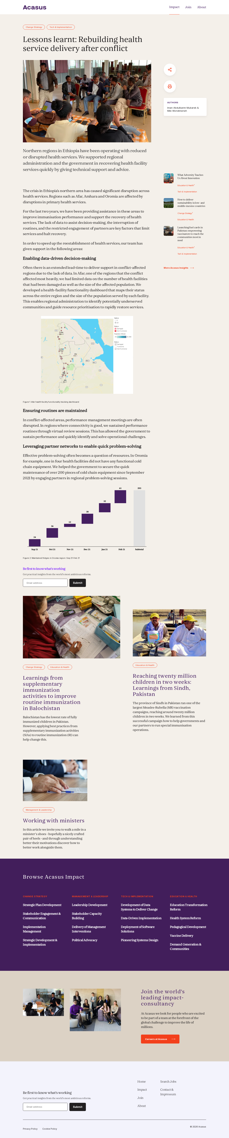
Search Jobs (168, 1082)
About (201, 7)
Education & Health (183, 896)
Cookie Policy (49, 1128)
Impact (174, 7)
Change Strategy (35, 896)
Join (188, 7)
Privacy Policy (30, 1128)
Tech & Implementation (137, 896)
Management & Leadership (90, 896)
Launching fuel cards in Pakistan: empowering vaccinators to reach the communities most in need (190, 234)
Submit (77, 582)
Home (141, 1082)
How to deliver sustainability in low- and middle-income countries (191, 203)
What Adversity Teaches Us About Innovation (190, 176)
